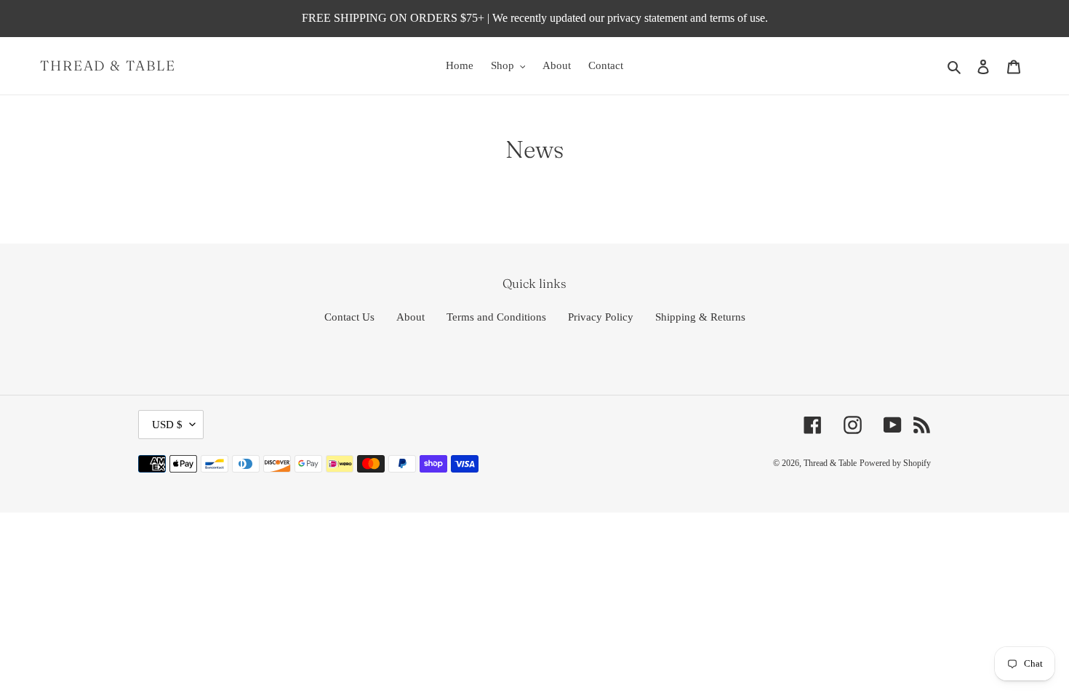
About (410, 317)
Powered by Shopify (895, 463)
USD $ (167, 424)
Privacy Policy (600, 317)
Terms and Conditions (496, 317)
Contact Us (349, 317)
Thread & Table (108, 65)
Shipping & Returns (700, 317)
